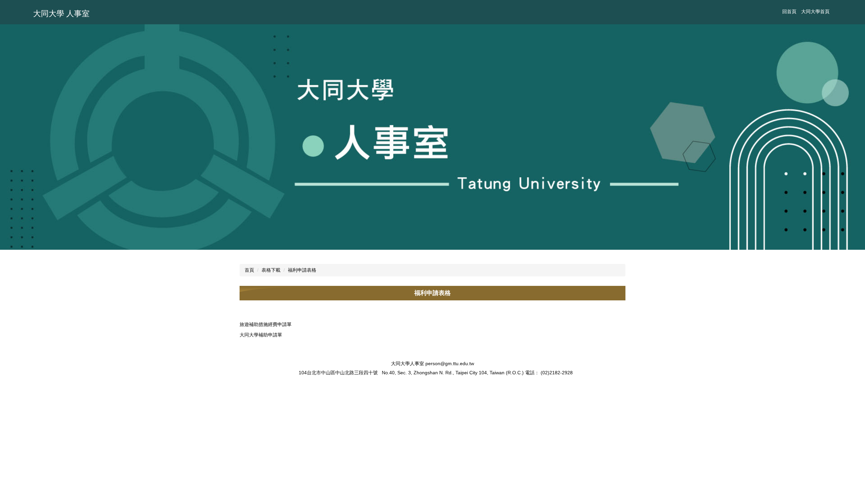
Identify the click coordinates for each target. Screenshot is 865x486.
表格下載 (271, 270)
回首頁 (789, 11)
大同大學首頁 (815, 11)
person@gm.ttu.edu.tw (449, 363)
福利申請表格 (302, 270)
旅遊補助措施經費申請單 (266, 324)
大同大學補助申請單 (261, 335)
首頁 (249, 270)
